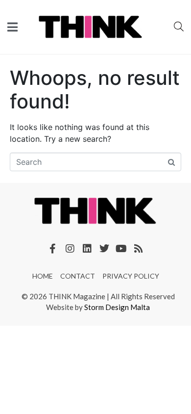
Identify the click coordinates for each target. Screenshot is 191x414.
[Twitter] (104, 249)
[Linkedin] (87, 249)
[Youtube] (121, 249)
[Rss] (138, 249)
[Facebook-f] (53, 249)
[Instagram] (70, 249)
